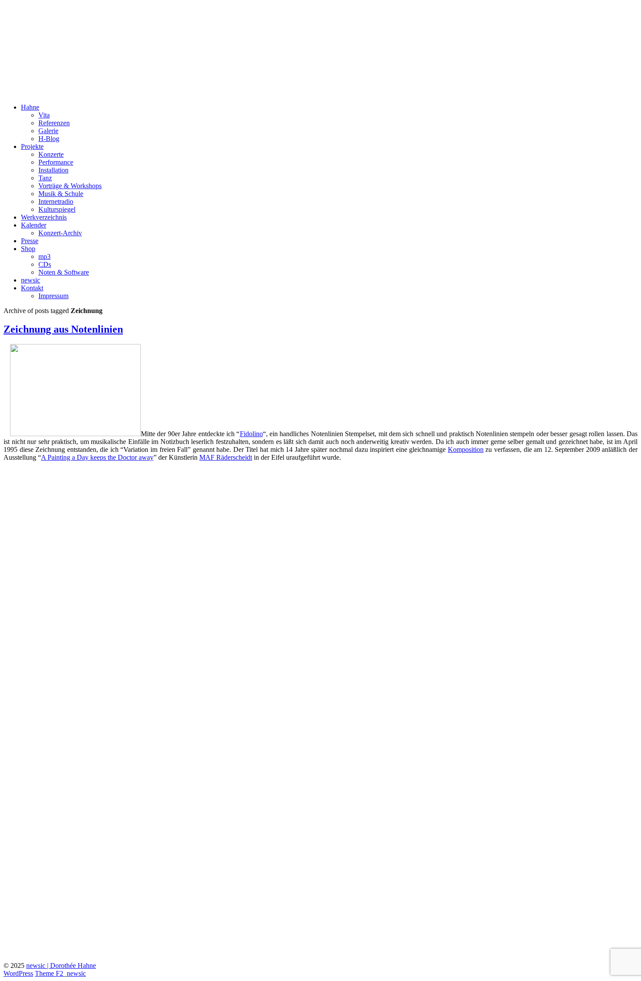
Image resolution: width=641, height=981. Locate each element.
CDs (44, 264)
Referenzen (54, 123)
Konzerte (51, 154)
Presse (29, 240)
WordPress (18, 973)
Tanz (45, 178)
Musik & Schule (60, 193)
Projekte (32, 146)
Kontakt (32, 288)
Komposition (466, 449)
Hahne (30, 107)
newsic (30, 280)
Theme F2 (49, 973)
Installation (53, 170)
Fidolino (251, 433)
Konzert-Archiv (60, 233)
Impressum (53, 295)
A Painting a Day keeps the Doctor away (97, 457)
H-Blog (48, 138)
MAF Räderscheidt (225, 457)
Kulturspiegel (56, 209)
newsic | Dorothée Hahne (61, 965)
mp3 (44, 256)
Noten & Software (63, 272)
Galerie (48, 130)
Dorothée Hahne (52, 17)
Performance (55, 162)
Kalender (33, 225)
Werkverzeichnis (44, 217)
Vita (44, 115)
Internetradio (55, 201)
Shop (28, 248)
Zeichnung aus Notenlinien (63, 329)
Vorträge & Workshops (70, 185)
